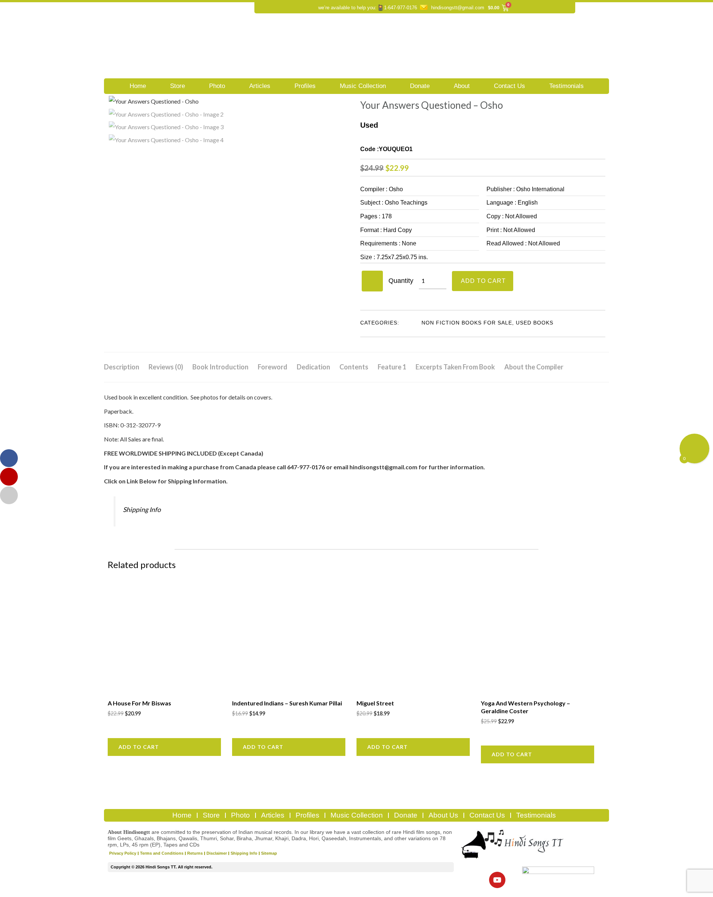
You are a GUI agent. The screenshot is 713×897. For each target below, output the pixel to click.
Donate (420, 85)
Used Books (534, 323)
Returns (195, 853)
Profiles (305, 85)
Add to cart (483, 281)
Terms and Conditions (161, 853)
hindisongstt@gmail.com (457, 7)
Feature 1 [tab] (392, 367)
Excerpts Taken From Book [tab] (455, 367)
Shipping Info (142, 509)
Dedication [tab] (313, 367)
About (462, 85)
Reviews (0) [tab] (166, 367)
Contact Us (509, 85)
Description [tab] (121, 367)
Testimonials (566, 85)
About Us (443, 815)
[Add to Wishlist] (372, 281)
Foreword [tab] (272, 367)
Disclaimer (216, 853)
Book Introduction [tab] (220, 367)
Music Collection (363, 85)
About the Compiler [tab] (533, 367)
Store (177, 85)
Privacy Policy (122, 853)
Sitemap (269, 853)
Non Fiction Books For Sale (466, 323)
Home (138, 85)
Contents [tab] (353, 367)
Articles (259, 85)
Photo (217, 85)
